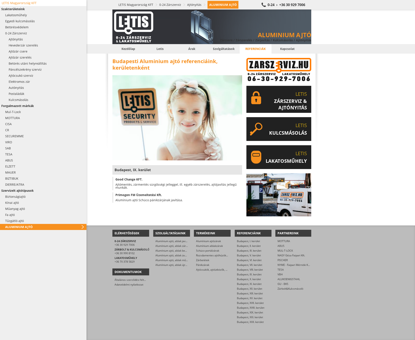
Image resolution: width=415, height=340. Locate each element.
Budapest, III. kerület (249, 250)
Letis (160, 49)
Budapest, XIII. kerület (250, 293)
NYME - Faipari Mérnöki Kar (294, 265)
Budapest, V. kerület (249, 255)
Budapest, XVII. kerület (250, 303)
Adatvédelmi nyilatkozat (129, 284)
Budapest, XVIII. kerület (250, 308)
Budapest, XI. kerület (249, 284)
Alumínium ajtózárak (208, 241)
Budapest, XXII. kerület (250, 322)
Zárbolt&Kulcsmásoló (290, 289)
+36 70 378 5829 (125, 261)
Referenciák (255, 49)
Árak (191, 49)
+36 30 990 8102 (125, 253)
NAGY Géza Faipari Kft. (291, 255)
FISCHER (283, 260)
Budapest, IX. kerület (249, 274)
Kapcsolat (287, 49)
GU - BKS (283, 284)
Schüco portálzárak (207, 250)
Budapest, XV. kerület (249, 298)
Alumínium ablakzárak (209, 246)
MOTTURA (284, 241)
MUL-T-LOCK (285, 250)
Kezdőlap (128, 49)
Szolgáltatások (224, 49)
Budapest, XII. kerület (249, 289)
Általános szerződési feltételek (133, 280)
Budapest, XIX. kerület (250, 312)
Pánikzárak (202, 265)
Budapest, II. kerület (249, 246)
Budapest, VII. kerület (249, 265)
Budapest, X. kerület (249, 279)
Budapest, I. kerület (248, 241)
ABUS (281, 246)
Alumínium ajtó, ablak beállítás (173, 250)
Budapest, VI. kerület (249, 260)
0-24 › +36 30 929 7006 (286, 4)
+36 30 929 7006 (125, 245)
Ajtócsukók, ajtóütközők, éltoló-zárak (218, 269)
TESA (281, 269)
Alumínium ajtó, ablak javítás (172, 241)
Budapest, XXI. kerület (250, 317)
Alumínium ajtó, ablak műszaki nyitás (177, 260)
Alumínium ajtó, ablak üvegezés (174, 255)
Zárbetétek (202, 260)
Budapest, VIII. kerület (250, 269)
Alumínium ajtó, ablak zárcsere (174, 246)
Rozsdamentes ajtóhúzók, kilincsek (217, 255)
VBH (280, 274)
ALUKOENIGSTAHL (289, 279)
